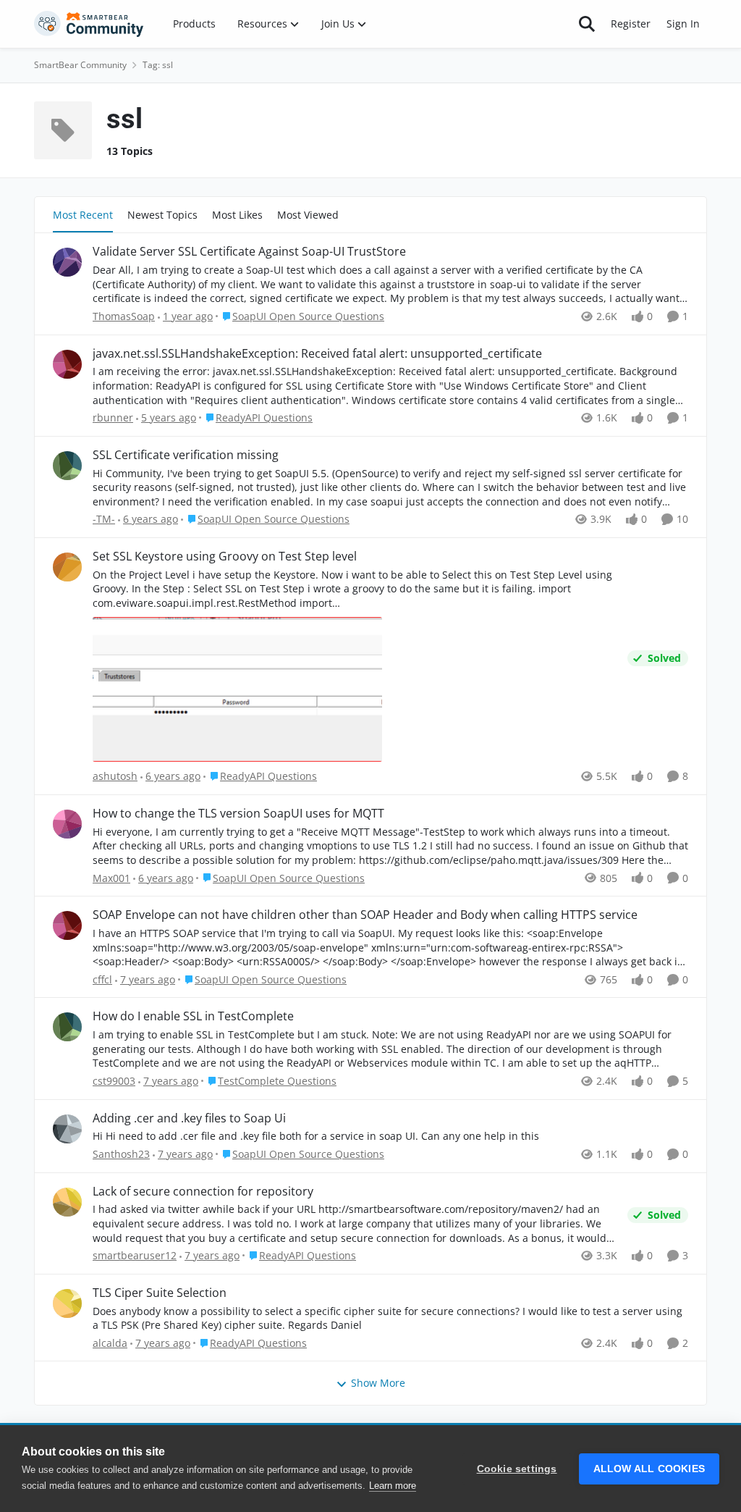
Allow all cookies (649, 1468)
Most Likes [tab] (237, 215)
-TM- (104, 519)
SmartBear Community (80, 65)
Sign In (683, 23)
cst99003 (114, 1081)
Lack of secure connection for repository (203, 1191)
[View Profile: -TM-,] (67, 465)
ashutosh (115, 776)
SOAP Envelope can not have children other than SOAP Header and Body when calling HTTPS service (365, 915)
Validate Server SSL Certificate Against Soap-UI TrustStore (249, 251)
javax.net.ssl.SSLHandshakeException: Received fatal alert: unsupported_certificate (317, 353)
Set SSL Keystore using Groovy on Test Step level (225, 556)
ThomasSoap (124, 316)
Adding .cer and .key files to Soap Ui (189, 1118)
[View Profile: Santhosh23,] (67, 1128)
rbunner (113, 417)
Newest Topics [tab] (162, 215)
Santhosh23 (121, 1154)
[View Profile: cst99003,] (67, 1026)
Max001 (111, 878)
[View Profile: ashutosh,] (67, 567)
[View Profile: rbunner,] (67, 364)
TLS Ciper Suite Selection (159, 1293)
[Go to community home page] (89, 24)
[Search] (587, 24)
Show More (378, 1383)
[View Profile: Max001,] (67, 824)
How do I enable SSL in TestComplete (193, 1016)
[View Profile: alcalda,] (67, 1303)
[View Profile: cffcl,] (67, 925)
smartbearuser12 (135, 1255)
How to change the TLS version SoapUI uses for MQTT (238, 813)
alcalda (110, 1343)
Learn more (392, 1485)
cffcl (102, 979)
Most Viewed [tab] (308, 215)
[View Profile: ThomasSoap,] (67, 262)
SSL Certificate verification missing (186, 455)
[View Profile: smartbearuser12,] (67, 1202)
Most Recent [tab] (83, 215)
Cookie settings (517, 1468)
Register (631, 23)
